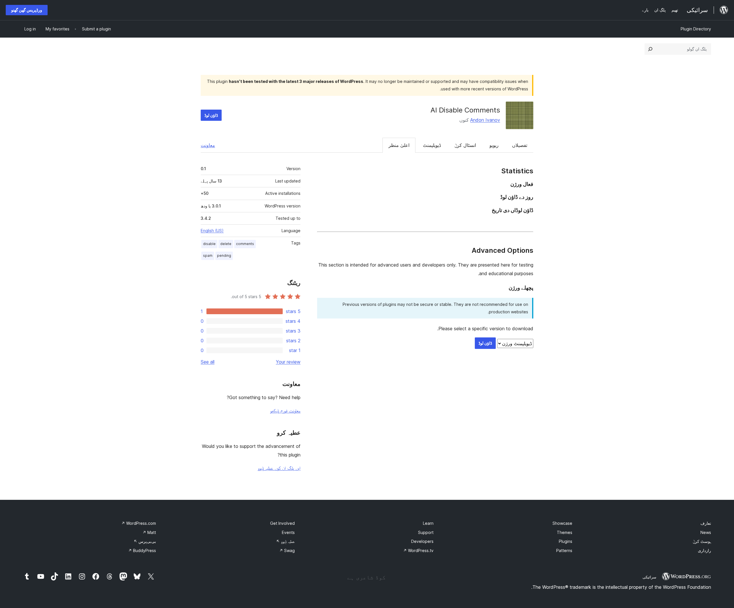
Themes (564, 532)
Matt (149, 532)
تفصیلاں (519, 145)
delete (225, 244)
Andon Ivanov (485, 120)
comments (245, 244)
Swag (287, 550)
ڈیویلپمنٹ (432, 145)
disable (209, 244)
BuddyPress (142, 550)
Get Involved (282, 523)
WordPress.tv (418, 550)
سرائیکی (649, 577)
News (705, 532)
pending (224, 255)
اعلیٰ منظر (399, 145)
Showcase (562, 523)
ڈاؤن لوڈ (211, 115)
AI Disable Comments (465, 110)
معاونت (208, 145)
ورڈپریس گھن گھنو (26, 9)
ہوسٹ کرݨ (702, 541)
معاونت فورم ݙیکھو (285, 410)
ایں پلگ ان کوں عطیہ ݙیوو (279, 468)
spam (207, 255)
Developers (422, 541)
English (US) (212, 230)
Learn (428, 523)
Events (288, 532)
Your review (288, 362)
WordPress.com (138, 523)
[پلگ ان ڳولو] (650, 49)
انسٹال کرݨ (465, 145)
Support (426, 532)
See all (207, 362)
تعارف (705, 523)
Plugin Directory (696, 28)
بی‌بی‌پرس (145, 541)
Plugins (565, 541)
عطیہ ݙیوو (285, 541)
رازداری (704, 550)
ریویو (494, 145)
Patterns (564, 550)
